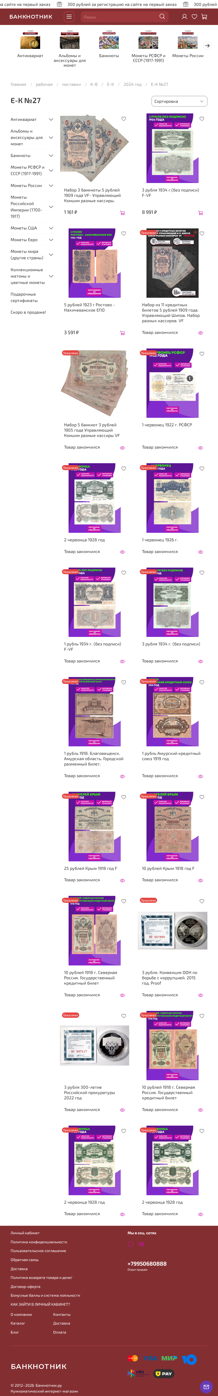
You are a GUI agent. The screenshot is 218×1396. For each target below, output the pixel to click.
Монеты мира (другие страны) (27, 254)
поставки (71, 84)
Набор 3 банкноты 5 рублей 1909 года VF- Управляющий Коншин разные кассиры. (92, 195)
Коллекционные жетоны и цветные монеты (28, 276)
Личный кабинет (25, 1233)
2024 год (132, 84)
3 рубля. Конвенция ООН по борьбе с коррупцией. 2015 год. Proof (169, 977)
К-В (94, 84)
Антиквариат (30, 55)
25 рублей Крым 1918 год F (90, 868)
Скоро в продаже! (28, 311)
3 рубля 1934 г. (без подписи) (171, 643)
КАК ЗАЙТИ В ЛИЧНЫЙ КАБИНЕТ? (40, 1304)
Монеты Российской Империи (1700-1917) (26, 206)
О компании (21, 1314)
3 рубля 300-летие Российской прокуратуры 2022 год (89, 1092)
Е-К (110, 84)
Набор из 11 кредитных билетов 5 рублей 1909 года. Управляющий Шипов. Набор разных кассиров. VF (171, 312)
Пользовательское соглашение (38, 1250)
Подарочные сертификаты (24, 297)
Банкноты (109, 55)
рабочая (44, 84)
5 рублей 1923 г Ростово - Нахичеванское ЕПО (89, 307)
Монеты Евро (24, 239)
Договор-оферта (25, 1286)
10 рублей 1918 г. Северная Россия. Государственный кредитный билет (90, 977)
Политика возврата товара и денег (42, 1277)
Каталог (18, 1323)
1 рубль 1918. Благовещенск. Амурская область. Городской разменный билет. (93, 758)
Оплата (59, 1332)
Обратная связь (25, 1259)
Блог (15, 1332)
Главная (18, 84)
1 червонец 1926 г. (160, 539)
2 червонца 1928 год (84, 539)
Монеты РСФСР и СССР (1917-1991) (148, 58)
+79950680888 (147, 1263)
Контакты (61, 1314)
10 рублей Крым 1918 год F (168, 868)
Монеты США (24, 227)
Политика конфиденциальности (39, 1242)
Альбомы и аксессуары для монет (70, 60)
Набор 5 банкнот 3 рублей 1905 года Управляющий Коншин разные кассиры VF (92, 430)
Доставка (19, 1268)
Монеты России (187, 55)
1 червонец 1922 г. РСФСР (167, 424)
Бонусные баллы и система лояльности (45, 1295)
